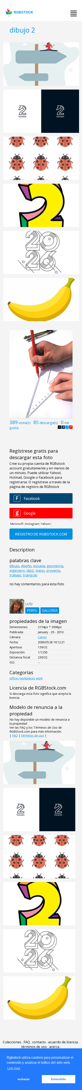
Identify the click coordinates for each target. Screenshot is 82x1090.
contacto (39, 1042)
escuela (39, 566)
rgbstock (23, 12)
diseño (26, 566)
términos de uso (32, 735)
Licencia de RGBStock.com (37, 687)
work (39, 678)
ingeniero (17, 570)
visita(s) (24, 422)
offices (14, 678)
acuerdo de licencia (63, 1042)
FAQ (15, 735)
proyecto (53, 570)
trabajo (15, 575)
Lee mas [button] (13, 1068)
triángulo (30, 575)
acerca (54, 1046)
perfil (32, 610)
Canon (42, 637)
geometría (55, 566)
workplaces (27, 678)
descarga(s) (49, 422)
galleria (49, 610)
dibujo (14, 566)
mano (40, 570)
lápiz (30, 570)
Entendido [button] (58, 1079)
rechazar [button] (23, 1079)
